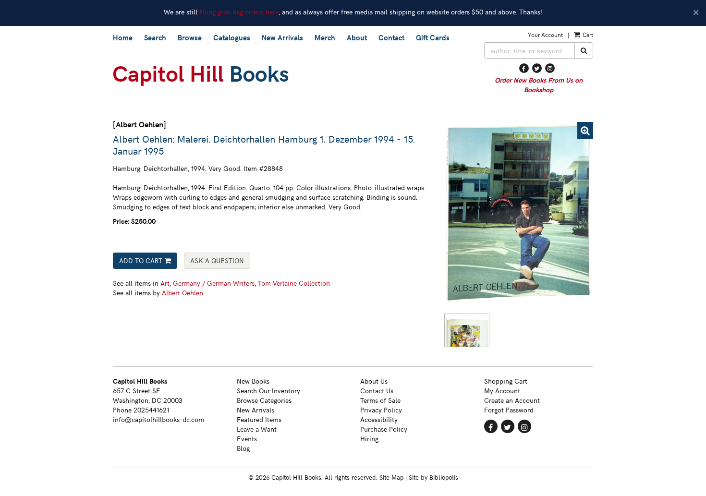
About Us (374, 381)
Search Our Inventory (268, 390)
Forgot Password (509, 409)
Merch (325, 37)
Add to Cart (140, 260)
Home (123, 37)
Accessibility (379, 419)
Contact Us (376, 390)
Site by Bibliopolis (433, 477)
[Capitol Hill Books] (291, 76)
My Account (502, 390)
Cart (587, 34)
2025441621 (151, 409)
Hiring (369, 438)
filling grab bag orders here (239, 11)
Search (155, 37)
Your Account (545, 34)
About (357, 37)
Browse (190, 37)
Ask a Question (217, 260)
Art (165, 283)
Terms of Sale (380, 400)
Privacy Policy (381, 409)
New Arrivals (282, 37)
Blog (243, 448)
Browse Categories (264, 400)
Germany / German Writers (214, 283)
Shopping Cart (505, 381)
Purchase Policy (383, 429)
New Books (253, 381)
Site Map (391, 477)
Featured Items (259, 419)
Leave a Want (257, 429)
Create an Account (512, 400)
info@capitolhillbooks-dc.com (158, 419)
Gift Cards (433, 37)
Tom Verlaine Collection (294, 283)
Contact (391, 37)
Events (247, 438)
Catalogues (231, 37)
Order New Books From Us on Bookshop (539, 84)
